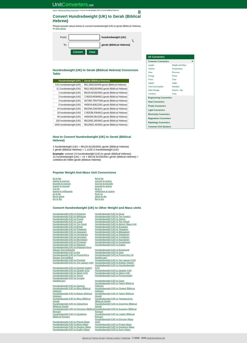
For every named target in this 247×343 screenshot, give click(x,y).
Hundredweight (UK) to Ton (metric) (113, 216)
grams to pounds (61, 186)
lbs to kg (99, 178)
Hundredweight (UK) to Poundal (69, 260)
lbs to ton (99, 199)
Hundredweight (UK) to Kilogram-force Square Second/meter (72, 248)
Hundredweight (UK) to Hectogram (70, 234)
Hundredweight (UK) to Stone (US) (70, 273)
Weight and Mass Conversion (68, 10)
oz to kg (57, 194)
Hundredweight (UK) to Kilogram (69, 214)
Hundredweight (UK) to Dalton (110, 245)
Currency (152, 94)
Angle (174, 83)
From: (63, 37)
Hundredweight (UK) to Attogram (69, 245)
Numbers (176, 87)
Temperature (177, 69)
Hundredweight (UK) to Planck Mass (71, 322)
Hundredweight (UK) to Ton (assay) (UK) (73, 263)
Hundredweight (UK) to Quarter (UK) (113, 270)
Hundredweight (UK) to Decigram (69, 237)
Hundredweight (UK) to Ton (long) (70, 224)
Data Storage (153, 90)
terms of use (99, 338)
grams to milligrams (62, 191)
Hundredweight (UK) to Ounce (110, 219)
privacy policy (113, 338)
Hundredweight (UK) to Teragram (111, 229)
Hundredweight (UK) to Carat (67, 221)
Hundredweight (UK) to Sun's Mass (113, 329)
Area (150, 72)
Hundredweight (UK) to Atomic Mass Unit (115, 224)
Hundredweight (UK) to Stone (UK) (112, 273)
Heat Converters (156, 102)
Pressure (176, 72)
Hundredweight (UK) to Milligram (69, 216)
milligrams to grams (105, 191)
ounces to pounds (104, 183)
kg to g (98, 189)
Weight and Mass (179, 65)
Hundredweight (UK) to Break (68, 227)
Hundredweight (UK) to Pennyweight (113, 275)
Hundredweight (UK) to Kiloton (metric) (114, 263)
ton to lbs (57, 199)
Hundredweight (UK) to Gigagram (70, 232)
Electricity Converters (159, 114)
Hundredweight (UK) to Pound (68, 219)
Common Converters (158, 61)
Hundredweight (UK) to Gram (109, 214)
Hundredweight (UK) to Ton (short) (112, 221)
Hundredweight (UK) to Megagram (112, 232)
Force (150, 79)
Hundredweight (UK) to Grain (109, 281)
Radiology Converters (159, 122)
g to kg (56, 189)
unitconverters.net (156, 338)
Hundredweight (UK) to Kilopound (112, 250)
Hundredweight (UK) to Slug (109, 252)
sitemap (126, 338)
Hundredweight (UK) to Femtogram (112, 242)
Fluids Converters (157, 106)
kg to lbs (57, 178)
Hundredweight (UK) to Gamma (69, 286)
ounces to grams (103, 181)
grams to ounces (61, 181)
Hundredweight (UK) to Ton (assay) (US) (115, 260)
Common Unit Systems (159, 126)
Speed (151, 83)
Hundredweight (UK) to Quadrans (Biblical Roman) (70, 315)
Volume (151, 69)
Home (55, 10)
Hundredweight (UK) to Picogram (69, 242)
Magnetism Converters (159, 118)
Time (174, 79)
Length (151, 65)
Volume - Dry (177, 90)
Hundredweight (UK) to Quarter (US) (71, 270)
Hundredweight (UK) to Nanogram (112, 239)
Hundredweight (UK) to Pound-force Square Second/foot (71, 256)
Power (174, 76)
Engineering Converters (160, 97)
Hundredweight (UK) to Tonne (68, 275)
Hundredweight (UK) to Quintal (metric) (72, 268)
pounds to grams (103, 186)
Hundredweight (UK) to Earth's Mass (71, 329)
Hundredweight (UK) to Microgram (70, 239)
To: (65, 44)
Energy (151, 76)
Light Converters (156, 110)
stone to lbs (100, 196)
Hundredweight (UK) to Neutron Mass (72, 327)
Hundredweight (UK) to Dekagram (112, 234)
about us (86, 338)
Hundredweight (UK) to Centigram (112, 237)
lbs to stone (58, 196)
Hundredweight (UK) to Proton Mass (113, 324)
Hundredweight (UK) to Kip (66, 252)
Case (174, 94)
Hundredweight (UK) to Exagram (111, 227)
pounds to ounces (62, 183)
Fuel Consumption (155, 87)
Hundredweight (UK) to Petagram (69, 229)
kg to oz (99, 194)
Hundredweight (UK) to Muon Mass (70, 324)
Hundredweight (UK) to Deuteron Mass (114, 327)
